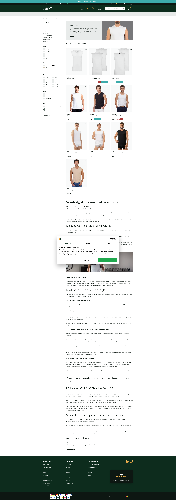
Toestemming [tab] (67, 243)
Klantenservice (47, 461)
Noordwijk (68, 478)
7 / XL (56, 79)
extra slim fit (48, 98)
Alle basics (45, 41)
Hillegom (67, 470)
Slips (44, 25)
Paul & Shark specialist (92, 467)
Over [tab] (108, 243)
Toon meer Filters (47, 115)
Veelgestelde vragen (47, 467)
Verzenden (45, 475)
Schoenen (104, 14)
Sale (119, 14)
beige (46, 67)
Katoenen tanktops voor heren (81, 364)
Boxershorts (45, 27)
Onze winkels (69, 461)
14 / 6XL (47, 86)
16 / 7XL (56, 86)
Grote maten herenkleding (93, 464)
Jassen (91, 14)
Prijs (44, 103)
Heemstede (68, 467)
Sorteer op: (77, 43)
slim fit (47, 96)
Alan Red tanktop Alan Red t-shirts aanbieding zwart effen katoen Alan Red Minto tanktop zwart (86, 445)
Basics (97, 14)
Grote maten (112, 14)
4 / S (47, 77)
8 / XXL (47, 82)
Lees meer (72, 36)
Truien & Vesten (63, 14)
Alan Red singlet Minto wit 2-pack (74, 447)
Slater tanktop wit (70, 443)
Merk (44, 46)
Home (44, 18)
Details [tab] (88, 243)
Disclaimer (91, 496)
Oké (108, 260)
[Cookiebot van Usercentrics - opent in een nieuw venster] (111, 239)
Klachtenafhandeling (47, 480)
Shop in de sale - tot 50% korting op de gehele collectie (88, 1)
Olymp (47, 56)
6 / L (47, 79)
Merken (125, 14)
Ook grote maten (71, 3)
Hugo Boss (48, 51)
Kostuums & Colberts (82, 14)
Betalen (44, 472)
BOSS (111, 425)
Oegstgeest (68, 480)
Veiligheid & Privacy (77, 496)
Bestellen (45, 470)
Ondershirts (45, 33)
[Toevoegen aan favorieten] (86, 49)
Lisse (67, 475)
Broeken (72, 14)
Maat (44, 63)
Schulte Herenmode (93, 461)
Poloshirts (54, 14)
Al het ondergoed (46, 39)
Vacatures (90, 478)
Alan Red (47, 49)
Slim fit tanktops (69, 311)
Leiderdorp (68, 472)
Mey (46, 53)
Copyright (104, 496)
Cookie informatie (85, 496)
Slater (47, 58)
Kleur (44, 91)
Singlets (44, 29)
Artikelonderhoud (46, 486)
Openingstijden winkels (70, 483)
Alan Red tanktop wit (71, 449)
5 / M (56, 77)
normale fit (48, 94)
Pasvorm (45, 74)
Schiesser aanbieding (47, 35)
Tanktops (45, 31)
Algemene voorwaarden (98, 496)
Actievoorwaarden (47, 483)
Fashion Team (91, 475)
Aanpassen (87, 260)
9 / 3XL (56, 82)
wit (45, 70)
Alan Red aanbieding (47, 37)
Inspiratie (90, 472)
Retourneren (45, 478)
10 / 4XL (47, 84)
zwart (55, 65)
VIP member (90, 470)
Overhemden (46, 14)
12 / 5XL (56, 84)
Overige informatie (111, 496)
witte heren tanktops (89, 339)
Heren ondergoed (53, 18)
